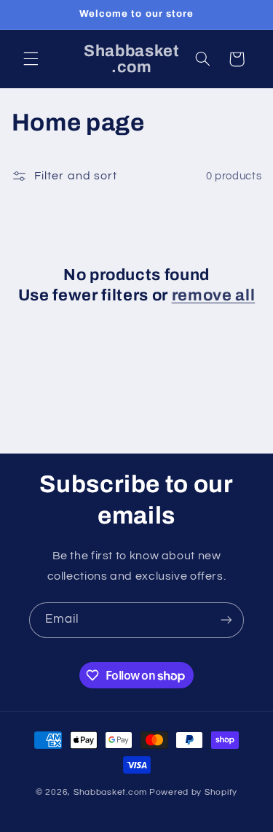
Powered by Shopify (193, 792)
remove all (214, 295)
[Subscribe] (226, 620)
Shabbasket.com (110, 792)
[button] (30, 59)
